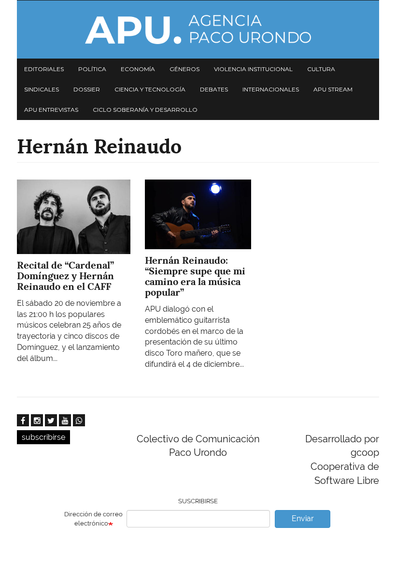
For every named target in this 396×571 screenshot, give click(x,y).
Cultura (321, 69)
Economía (138, 69)
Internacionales (270, 89)
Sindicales (41, 89)
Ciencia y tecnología (149, 89)
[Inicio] (198, 29)
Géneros (184, 69)
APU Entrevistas (51, 109)
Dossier (86, 89)
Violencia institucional (253, 69)
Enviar (303, 518)
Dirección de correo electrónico (93, 519)
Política (92, 69)
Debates (214, 89)
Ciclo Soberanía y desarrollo (145, 109)
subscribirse (43, 437)
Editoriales (44, 69)
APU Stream (333, 89)
